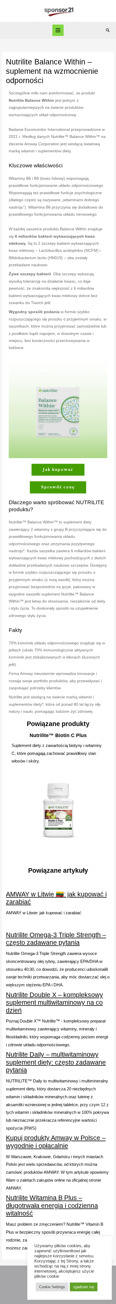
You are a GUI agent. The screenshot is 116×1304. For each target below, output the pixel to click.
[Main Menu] (58, 30)
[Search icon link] (107, 30)
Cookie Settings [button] (52, 1287)
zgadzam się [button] (83, 1287)
